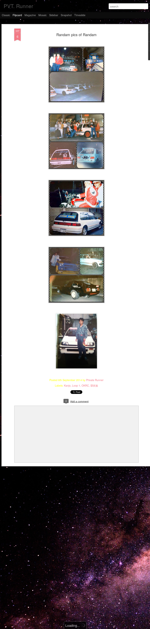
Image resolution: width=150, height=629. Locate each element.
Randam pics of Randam (76, 34)
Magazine (30, 15)
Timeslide (79, 15)
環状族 (94, 385)
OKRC (85, 385)
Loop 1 (76, 385)
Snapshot (66, 15)
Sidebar (53, 15)
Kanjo (67, 385)
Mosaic (42, 15)
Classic (6, 15)
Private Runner (95, 380)
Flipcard (17, 15)
